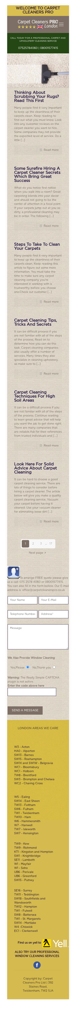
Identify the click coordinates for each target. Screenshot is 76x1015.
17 (50, 543)
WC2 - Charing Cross (28, 783)
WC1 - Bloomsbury (26, 767)
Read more (51, 150)
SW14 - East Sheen (27, 801)
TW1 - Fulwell (23, 911)
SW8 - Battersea (25, 915)
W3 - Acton (22, 747)
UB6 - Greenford (25, 876)
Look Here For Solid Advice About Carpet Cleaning (35, 468)
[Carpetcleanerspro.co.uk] (38, 24)
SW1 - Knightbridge (27, 856)
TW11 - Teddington (26, 894)
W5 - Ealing (22, 797)
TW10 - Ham (22, 817)
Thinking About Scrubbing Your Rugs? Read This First (36, 97)
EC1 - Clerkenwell (26, 931)
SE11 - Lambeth (24, 860)
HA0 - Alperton (24, 751)
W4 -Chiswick (23, 927)
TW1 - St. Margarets (27, 919)
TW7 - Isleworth (24, 829)
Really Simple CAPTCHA (42, 677)
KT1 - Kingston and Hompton (33, 852)
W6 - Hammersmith (27, 821)
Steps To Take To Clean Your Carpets (37, 246)
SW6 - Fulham (23, 809)
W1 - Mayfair (22, 864)
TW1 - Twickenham (26, 813)
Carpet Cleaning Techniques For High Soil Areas (34, 396)
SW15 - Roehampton (28, 759)
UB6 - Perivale (24, 872)
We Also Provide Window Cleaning (31, 658)
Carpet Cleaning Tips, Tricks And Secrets (35, 322)
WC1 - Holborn (24, 771)
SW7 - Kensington (26, 833)
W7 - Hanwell (23, 825)
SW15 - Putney (24, 880)
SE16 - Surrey (23, 890)
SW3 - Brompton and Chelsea (34, 779)
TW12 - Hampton (25, 906)
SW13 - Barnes (24, 755)
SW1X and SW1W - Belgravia (33, 763)
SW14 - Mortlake (25, 923)
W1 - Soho (21, 868)
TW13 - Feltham (24, 805)
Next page (36, 553)
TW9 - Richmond (25, 848)
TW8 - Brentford (25, 775)
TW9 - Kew (21, 844)
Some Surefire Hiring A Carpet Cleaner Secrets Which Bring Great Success (37, 175)
